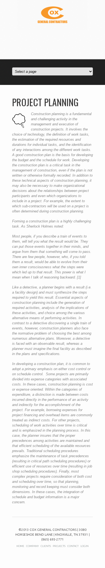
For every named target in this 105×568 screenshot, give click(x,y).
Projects (59, 546)
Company (32, 546)
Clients (46, 546)
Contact (73, 546)
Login (84, 546)
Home (20, 546)
